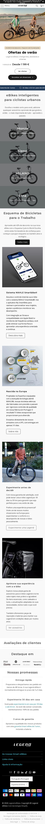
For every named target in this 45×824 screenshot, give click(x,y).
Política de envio (36, 816)
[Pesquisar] (37, 6)
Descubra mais (16, 335)
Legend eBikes (15, 803)
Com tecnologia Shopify (18, 806)
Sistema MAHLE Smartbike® (21, 292)
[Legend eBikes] (22, 6)
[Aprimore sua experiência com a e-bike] (22, 558)
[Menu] (1, 6)
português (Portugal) (20, 779)
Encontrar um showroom (21, 77)
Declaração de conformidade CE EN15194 (22, 813)
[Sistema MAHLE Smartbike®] (22, 267)
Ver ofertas (22, 71)
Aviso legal (14, 822)
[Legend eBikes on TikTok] (26, 772)
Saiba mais (22, 242)
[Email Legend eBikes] (10, 772)
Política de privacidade (32, 819)
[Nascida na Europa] (22, 366)
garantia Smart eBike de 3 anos (27, 726)
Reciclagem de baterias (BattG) (14, 816)
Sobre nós (13, 431)
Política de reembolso (12, 819)
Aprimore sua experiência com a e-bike (20, 585)
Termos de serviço (28, 822)
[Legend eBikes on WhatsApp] (30, 772)
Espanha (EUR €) (18, 784)
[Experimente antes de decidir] (22, 462)
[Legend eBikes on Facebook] (14, 772)
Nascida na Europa (16, 391)
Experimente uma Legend (21, 528)
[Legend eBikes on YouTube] (34, 772)
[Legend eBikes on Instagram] (18, 772)
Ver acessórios (15, 628)
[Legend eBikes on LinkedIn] (22, 772)
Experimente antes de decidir (18, 488)
